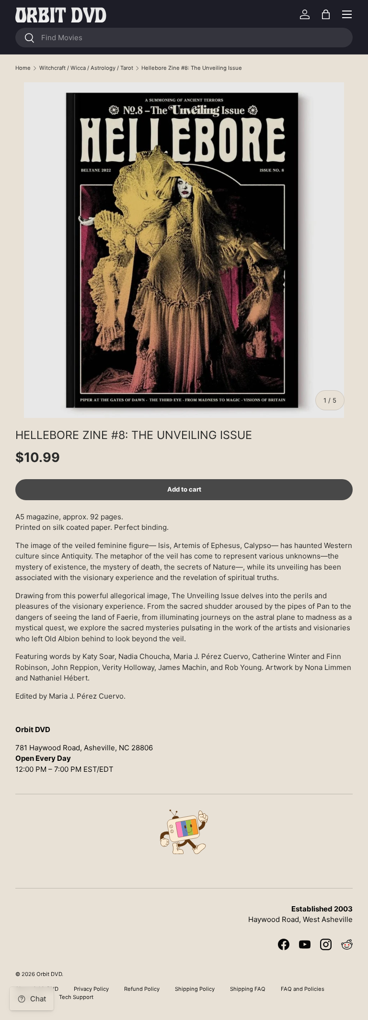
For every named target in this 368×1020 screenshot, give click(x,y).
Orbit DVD (49, 974)
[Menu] (346, 14)
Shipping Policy (195, 989)
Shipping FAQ (247, 989)
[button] (325, 14)
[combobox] (184, 37)
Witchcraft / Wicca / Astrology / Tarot (86, 68)
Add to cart (184, 489)
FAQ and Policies (302, 989)
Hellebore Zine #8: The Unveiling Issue (191, 68)
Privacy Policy (91, 989)
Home (23, 68)
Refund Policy (142, 989)
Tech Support (76, 997)
